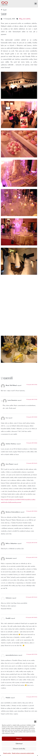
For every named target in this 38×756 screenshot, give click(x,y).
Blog (20, 19)
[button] (35, 722)
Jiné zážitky (27, 19)
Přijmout (19, 738)
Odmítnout (19, 743)
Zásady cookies (7, 753)
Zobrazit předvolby (19, 748)
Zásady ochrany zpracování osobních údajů (23, 753)
